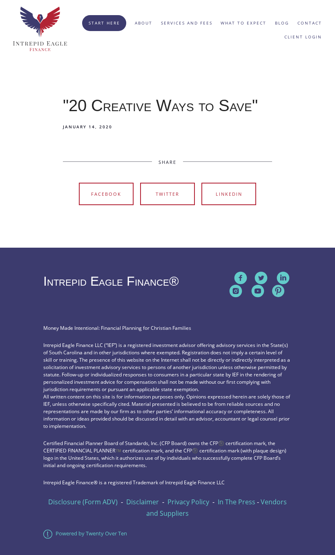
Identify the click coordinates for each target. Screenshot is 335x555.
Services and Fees (186, 23)
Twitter (167, 194)
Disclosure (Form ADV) (83, 501)
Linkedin (229, 194)
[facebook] (240, 277)
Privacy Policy (188, 501)
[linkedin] (283, 277)
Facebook (106, 194)
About (143, 23)
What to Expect (243, 23)
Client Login (303, 37)
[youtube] (257, 291)
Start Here (104, 23)
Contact (309, 23)
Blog (282, 23)
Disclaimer (142, 501)
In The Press (236, 501)
